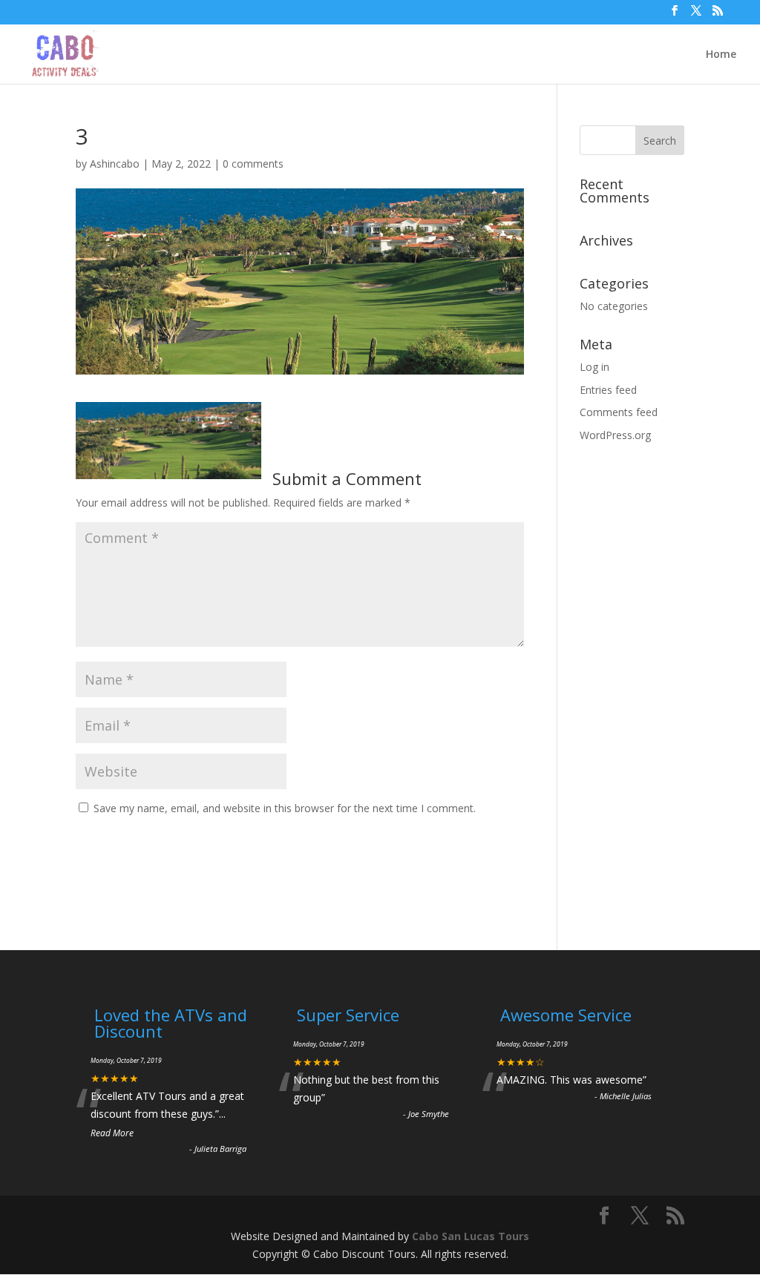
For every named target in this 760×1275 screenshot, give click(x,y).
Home (721, 55)
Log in (594, 367)
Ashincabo (115, 164)
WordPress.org (615, 435)
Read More (112, 1133)
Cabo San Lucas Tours (470, 1236)
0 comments (253, 164)
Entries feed (608, 390)
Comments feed (619, 412)
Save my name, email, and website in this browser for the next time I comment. (285, 808)
